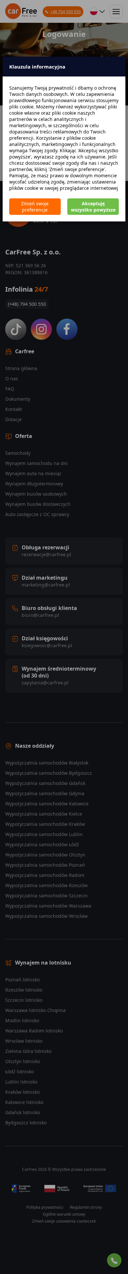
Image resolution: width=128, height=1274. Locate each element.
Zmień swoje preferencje (35, 206)
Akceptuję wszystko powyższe (93, 206)
